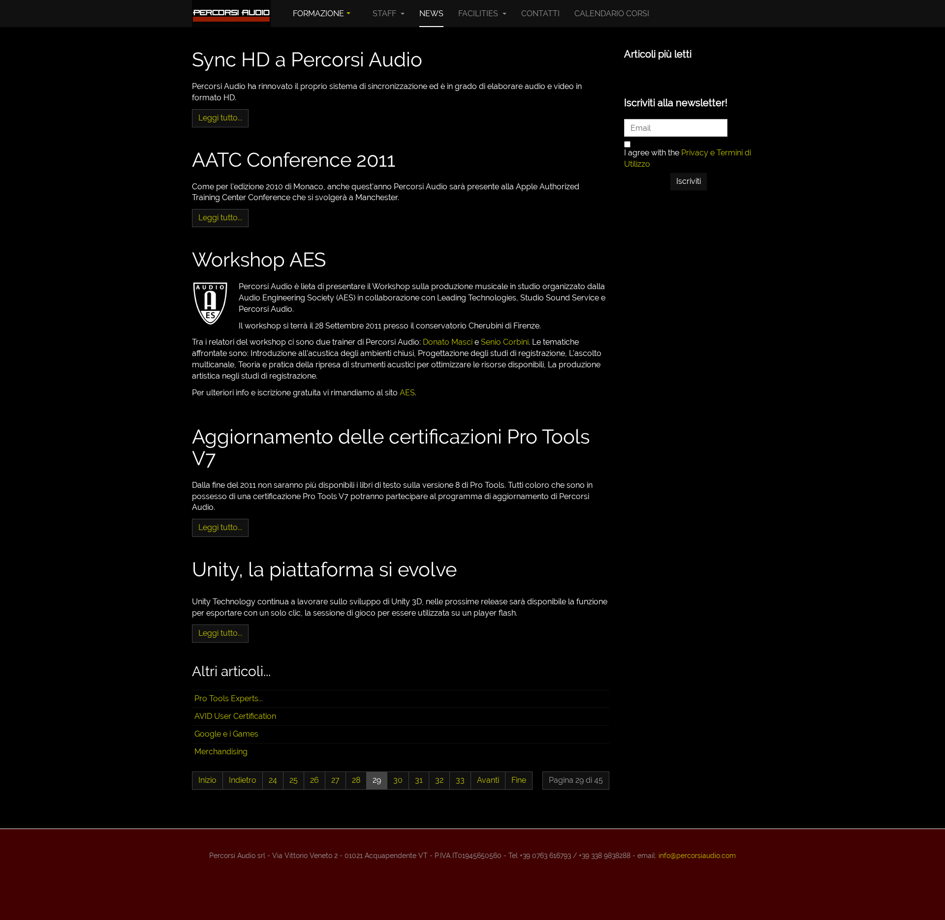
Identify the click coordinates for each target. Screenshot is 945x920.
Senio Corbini (505, 342)
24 (273, 780)
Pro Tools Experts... (228, 698)
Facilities (479, 13)
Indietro (242, 780)
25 (293, 780)
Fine (518, 780)
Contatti (540, 13)
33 (460, 780)
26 (314, 780)
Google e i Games (226, 734)
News (431, 13)
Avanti (488, 780)
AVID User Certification (235, 716)
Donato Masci (447, 342)
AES (407, 392)
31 (419, 780)
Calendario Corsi (611, 13)
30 (398, 780)
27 (335, 780)
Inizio (207, 780)
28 (356, 780)
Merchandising (221, 751)
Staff (385, 13)
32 (439, 780)
